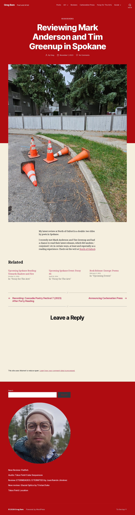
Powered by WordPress (35, 509)
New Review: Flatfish (18, 470)
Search (10, 391)
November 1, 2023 (66, 55)
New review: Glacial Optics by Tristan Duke (29, 485)
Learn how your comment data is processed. (57, 371)
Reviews (74, 5)
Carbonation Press (87, 5)
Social (116, 5)
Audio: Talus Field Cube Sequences (25, 475)
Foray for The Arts (104, 5)
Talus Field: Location (18, 490)
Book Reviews (67, 19)
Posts (58, 5)
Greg (52, 55)
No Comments (84, 55)
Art (64, 5)
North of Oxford (87, 249)
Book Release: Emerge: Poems (104, 270)
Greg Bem (9, 5)
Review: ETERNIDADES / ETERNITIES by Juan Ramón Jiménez (37, 480)
